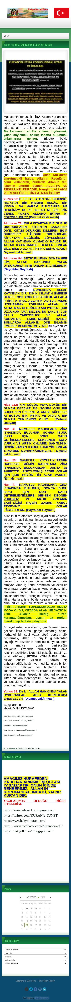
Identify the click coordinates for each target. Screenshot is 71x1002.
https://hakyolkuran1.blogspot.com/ (29, 831)
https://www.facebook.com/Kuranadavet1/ (33, 826)
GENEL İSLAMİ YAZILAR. (29, 748)
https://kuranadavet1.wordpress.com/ (29, 810)
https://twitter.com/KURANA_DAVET (31, 815)
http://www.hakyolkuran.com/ (24, 820)
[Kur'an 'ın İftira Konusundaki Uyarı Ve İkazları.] (35, 110)
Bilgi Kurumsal (41, 998)
